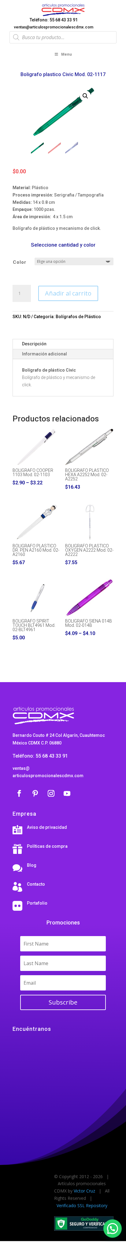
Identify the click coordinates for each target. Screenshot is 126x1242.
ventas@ (21, 768)
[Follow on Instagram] (51, 793)
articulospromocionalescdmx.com (48, 775)
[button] (85, 95)
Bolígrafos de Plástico (78, 316)
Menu (66, 54)
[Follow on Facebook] (19, 793)
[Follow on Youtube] (67, 793)
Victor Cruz (84, 1191)
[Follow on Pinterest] (35, 793)
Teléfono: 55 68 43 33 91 (54, 19)
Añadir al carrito (68, 293)
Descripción (34, 343)
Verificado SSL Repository (82, 1205)
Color (19, 262)
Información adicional (44, 353)
